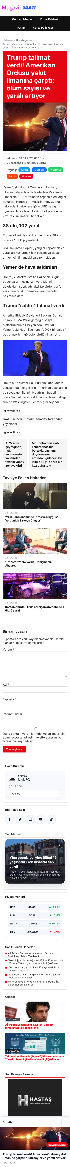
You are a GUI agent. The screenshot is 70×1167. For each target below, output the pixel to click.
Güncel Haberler (22, 19)
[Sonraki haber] (58, 845)
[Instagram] (30, 819)
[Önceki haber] (51, 845)
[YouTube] (41, 819)
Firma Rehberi (49, 19)
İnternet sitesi (12, 714)
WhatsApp (55, 169)
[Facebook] (9, 819)
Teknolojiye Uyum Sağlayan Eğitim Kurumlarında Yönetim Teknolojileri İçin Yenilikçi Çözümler (35, 962)
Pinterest (26, 176)
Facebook (39, 169)
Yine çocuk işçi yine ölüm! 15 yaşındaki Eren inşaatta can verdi (33, 969)
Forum (21, 27)
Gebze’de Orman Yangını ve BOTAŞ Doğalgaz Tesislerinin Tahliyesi (34, 976)
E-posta (9, 699)
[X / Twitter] (20, 819)
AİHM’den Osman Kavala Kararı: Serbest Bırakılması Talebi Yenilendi (31, 955)
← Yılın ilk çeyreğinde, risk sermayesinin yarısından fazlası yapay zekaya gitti (14, 454)
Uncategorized (24, 40)
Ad (6, 684)
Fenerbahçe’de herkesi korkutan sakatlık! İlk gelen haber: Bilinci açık (33, 983)
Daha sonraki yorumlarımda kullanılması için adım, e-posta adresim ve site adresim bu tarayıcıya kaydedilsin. (34, 737)
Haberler (8, 40)
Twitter (24, 169)
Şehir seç (15, 786)
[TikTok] (51, 819)
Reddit (12, 176)
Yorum (8, 649)
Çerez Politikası (43, 27)
